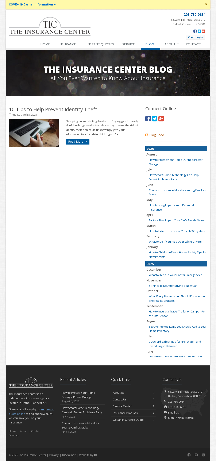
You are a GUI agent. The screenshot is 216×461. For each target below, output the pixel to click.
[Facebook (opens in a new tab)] (195, 31)
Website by (88, 455)
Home (45, 44)
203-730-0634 (176, 401)
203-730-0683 (176, 407)
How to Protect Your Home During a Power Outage (78, 397)
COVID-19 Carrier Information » (32, 4)
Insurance (68, 44)
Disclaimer (69, 455)
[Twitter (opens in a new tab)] (199, 31)
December (153, 270)
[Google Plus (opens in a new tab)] (203, 31)
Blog (151, 44)
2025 (150, 264)
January (152, 247)
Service (130, 44)
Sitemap (14, 435)
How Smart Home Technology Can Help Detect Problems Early (82, 412)
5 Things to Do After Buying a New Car (173, 286)
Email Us (173, 412)
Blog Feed (156, 135)
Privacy (54, 455)
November (154, 280)
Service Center (122, 406)
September (154, 306)
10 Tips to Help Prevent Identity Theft (53, 109)
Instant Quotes (100, 44)
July (149, 170)
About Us (118, 393)
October (152, 291)
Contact (195, 44)
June (149, 185)
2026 (150, 148)
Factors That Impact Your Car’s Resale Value (177, 220)
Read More (76, 141)
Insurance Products (125, 413)
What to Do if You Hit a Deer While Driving (175, 241)
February (152, 236)
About (172, 44)
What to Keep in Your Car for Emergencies (175, 275)
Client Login (195, 37)
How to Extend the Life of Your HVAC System (177, 231)
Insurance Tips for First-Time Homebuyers (175, 357)
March (151, 226)
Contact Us (120, 399)
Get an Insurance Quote (128, 420)
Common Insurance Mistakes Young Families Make (80, 427)
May (149, 200)
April (149, 215)
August (151, 154)
